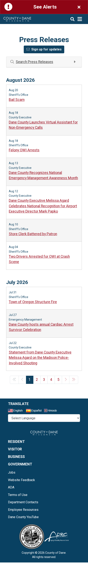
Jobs (11, 472)
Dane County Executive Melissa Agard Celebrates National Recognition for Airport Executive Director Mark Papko (43, 206)
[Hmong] (52, 411)
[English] (16, 411)
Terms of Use (17, 495)
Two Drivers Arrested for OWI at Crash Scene (39, 259)
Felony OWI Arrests (24, 150)
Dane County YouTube (23, 517)
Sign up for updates (46, 49)
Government (20, 464)
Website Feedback (21, 480)
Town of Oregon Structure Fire (33, 302)
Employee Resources (23, 510)
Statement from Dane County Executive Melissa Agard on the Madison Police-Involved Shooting (40, 357)
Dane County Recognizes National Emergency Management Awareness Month (43, 175)
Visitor (15, 449)
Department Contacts (23, 502)
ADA (11, 487)
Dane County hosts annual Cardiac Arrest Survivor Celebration (41, 327)
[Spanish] (34, 411)
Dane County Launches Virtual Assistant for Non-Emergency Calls (43, 125)
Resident (16, 442)
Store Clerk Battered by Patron (33, 234)
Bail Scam (17, 100)
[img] (76, 19)
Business (16, 457)
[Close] (79, 7)
